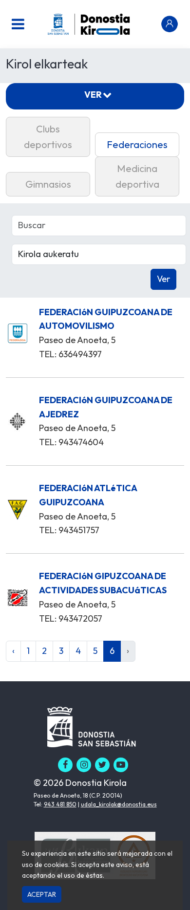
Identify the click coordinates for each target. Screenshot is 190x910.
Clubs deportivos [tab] (48, 137)
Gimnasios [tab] (48, 184)
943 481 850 (60, 804)
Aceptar (41, 894)
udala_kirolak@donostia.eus (119, 804)
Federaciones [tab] (137, 144)
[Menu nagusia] (18, 24)
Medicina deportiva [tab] (137, 176)
